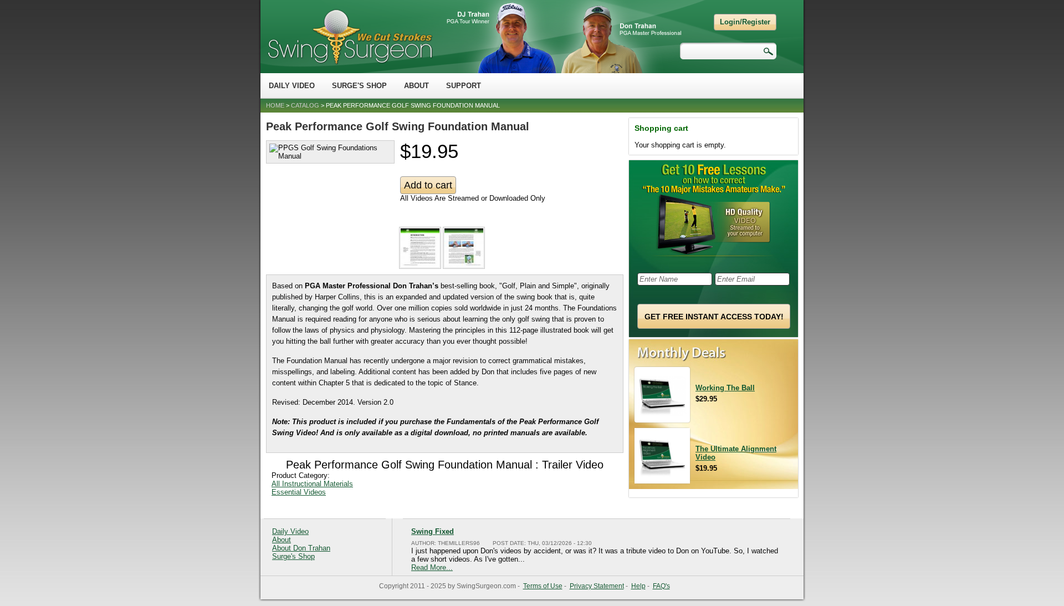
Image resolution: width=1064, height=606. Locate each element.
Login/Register (745, 22)
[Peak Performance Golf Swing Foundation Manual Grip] (465, 266)
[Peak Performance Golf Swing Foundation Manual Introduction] (421, 266)
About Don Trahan (301, 548)
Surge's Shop (359, 86)
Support (463, 86)
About (416, 86)
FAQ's (661, 586)
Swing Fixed (432, 531)
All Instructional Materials (312, 484)
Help (638, 586)
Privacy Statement (597, 586)
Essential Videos (299, 492)
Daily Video (292, 86)
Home (275, 105)
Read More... (432, 567)
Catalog (305, 105)
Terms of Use (542, 586)
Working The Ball (725, 388)
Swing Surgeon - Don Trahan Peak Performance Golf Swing (350, 36)
